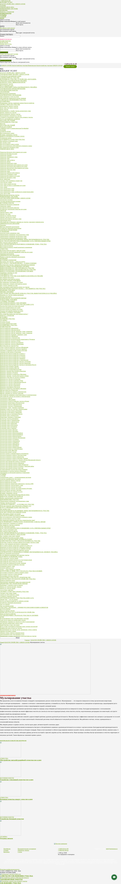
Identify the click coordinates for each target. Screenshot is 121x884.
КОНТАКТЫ (4, 42)
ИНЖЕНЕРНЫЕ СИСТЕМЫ (9, 8)
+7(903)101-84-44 (63, 850)
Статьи (20, 852)
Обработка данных (23, 850)
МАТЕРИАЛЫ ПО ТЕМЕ (7, 740)
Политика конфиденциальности (9, 869)
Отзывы (6, 850)
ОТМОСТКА (4, 758)
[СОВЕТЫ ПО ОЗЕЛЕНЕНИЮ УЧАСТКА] (10, 874)
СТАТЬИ (3, 16)
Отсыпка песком (6, 838)
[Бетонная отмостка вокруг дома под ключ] (10, 796)
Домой (2, 642)
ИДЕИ (2, 18)
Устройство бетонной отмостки (12, 819)
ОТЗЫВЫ (3, 15)
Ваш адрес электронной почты (25, 32)
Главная (27, 640)
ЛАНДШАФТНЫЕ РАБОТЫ (11, 879)
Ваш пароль (19, 24)
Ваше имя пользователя (23, 23)
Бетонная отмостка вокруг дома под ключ (16, 799)
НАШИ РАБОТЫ (5, 13)
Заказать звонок (70, 66)
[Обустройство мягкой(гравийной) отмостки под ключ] (10, 757)
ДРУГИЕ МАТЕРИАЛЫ (20, 740)
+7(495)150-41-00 (5, 0)
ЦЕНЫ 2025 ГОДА (6, 44)
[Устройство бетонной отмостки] (10, 815)
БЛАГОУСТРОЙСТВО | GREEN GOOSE (12, 4)
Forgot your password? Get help (9, 54)
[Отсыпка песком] (10, 835)
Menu (1, 69)
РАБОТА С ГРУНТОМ (7, 12)
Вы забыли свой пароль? (7, 28)
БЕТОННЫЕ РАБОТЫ (7, 778)
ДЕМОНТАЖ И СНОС (7, 7)
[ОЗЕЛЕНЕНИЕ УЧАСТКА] (13, 881)
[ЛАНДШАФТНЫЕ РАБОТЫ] (14, 877)
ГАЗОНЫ (3, 5)
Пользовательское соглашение (27, 849)
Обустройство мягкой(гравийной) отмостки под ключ (20, 760)
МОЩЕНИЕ (4, 10)
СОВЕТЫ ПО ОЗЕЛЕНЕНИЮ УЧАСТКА (16, 876)
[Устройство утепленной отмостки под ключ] (10, 776)
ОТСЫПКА (3, 836)
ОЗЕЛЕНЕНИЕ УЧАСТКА (10, 883)
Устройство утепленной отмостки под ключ (16, 780)
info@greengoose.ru (111, 849)
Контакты (6, 852)
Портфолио (7, 849)
